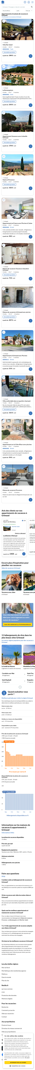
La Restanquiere (13, 920)
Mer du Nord (6, 967)
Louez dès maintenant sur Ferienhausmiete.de (17, 624)
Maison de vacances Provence (12, 490)
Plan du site (5, 980)
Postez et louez (6, 1025)
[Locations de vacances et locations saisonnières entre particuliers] (3, 2)
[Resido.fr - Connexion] (29, 2)
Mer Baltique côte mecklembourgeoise (14, 971)
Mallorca (4, 974)
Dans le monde (6, 977)
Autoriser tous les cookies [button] (18, 1062)
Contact (4, 1017)
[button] (33, 2)
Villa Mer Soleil (23, 920)
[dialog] (18, 1050)
